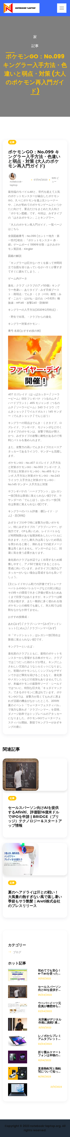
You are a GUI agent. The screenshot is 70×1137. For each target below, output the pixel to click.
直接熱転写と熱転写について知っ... (49, 1070)
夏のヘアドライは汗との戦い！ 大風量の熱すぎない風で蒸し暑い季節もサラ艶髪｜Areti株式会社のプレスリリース (35, 899)
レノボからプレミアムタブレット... (49, 1037)
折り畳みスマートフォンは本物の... (49, 1053)
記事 (35, 45)
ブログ (17, 952)
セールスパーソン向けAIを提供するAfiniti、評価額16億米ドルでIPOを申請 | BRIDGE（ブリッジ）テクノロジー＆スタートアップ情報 (35, 816)
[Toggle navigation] (61, 8)
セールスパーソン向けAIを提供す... (49, 988)
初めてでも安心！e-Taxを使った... (49, 972)
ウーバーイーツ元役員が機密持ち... (49, 1004)
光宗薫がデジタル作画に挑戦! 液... (49, 1021)
